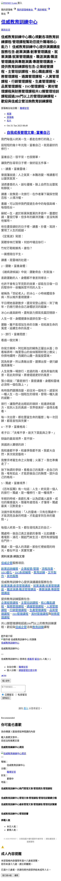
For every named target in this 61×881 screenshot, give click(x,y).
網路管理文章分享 (28, 670)
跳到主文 (5, 30)
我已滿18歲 (7, 875)
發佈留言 (6, 698)
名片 (9, 120)
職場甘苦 (24, 108)
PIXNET (13, 839)
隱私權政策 (50, 839)
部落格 (10, 117)
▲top (3, 675)
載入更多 (6, 681)
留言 (37, 659)
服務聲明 (30, 842)
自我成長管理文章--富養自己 (28, 132)
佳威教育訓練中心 (19, 21)
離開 (16, 875)
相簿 (9, 114)
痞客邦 (30, 659)
